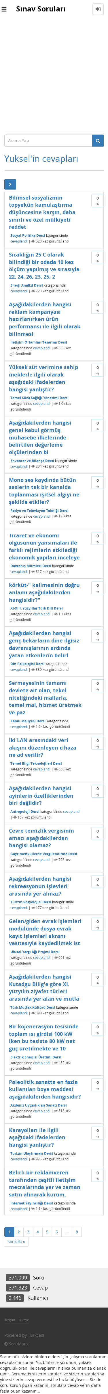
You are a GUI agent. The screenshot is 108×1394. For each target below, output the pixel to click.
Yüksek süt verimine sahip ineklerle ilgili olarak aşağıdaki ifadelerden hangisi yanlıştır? (43, 378)
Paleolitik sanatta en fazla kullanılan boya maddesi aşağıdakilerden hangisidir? (45, 1089)
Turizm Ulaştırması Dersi (31, 1153)
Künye (24, 1320)
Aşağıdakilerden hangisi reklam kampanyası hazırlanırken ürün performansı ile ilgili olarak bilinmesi (44, 319)
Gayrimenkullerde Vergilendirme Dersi (43, 853)
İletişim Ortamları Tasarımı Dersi (38, 342)
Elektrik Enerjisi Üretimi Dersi (35, 1056)
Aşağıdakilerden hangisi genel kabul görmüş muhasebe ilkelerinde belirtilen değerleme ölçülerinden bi (40, 437)
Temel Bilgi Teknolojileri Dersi (36, 763)
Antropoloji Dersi (24, 811)
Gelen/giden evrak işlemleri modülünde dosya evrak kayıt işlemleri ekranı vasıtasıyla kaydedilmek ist (45, 932)
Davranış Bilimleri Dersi (30, 565)
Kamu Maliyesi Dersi (28, 720)
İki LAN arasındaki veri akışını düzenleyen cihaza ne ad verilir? (42, 747)
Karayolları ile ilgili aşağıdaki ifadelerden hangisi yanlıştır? (37, 1137)
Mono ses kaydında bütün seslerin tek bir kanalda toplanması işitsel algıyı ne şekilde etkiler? (44, 490)
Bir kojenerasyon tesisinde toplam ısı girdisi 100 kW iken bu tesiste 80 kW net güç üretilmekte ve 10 (44, 1037)
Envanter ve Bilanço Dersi (32, 460)
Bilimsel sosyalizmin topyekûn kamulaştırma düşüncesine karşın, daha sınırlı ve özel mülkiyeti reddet (42, 212)
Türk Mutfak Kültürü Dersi (32, 1007)
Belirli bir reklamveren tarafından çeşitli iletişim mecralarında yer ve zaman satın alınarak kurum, (44, 1183)
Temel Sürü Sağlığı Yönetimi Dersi (39, 397)
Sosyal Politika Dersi (27, 235)
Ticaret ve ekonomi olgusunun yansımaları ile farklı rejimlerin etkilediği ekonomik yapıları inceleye (44, 546)
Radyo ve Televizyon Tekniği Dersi (39, 510)
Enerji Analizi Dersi (26, 285)
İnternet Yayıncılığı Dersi (31, 1202)
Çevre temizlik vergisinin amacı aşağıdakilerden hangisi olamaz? (41, 838)
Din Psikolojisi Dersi (27, 663)
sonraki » (16, 1241)
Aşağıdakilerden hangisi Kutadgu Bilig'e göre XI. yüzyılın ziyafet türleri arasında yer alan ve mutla (44, 987)
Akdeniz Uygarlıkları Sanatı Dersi (38, 1105)
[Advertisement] (54, 75)
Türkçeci (36, 1335)
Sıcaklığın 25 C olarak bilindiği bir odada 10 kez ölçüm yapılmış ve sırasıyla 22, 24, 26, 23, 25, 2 (44, 265)
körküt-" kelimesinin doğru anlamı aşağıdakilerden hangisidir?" (44, 592)
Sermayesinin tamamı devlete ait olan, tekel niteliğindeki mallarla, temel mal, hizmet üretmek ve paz (45, 697)
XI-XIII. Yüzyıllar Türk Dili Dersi (36, 608)
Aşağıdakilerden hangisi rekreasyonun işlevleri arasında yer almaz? (40, 886)
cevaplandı (19, 241)
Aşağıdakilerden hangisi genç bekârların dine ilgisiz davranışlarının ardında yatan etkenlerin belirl (44, 644)
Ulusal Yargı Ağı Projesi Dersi (35, 951)
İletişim (9, 1320)
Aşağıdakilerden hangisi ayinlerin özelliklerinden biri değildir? (41, 795)
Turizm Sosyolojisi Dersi (30, 902)
